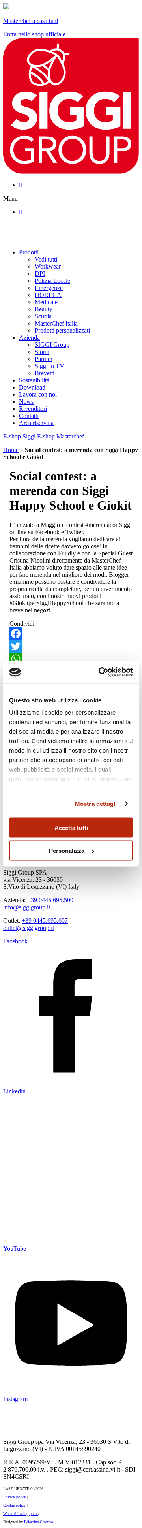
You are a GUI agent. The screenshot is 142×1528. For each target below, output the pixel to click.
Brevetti (44, 373)
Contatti (29, 415)
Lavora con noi (38, 394)
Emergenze (49, 287)
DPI (40, 273)
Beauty (43, 309)
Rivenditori (33, 408)
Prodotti (29, 252)
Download (32, 387)
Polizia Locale (52, 280)
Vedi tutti (46, 259)
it (20, 185)
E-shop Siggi (20, 436)
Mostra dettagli (96, 803)
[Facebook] (71, 633)
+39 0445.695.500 (50, 900)
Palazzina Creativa (38, 1522)
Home (11, 449)
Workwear (48, 266)
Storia (42, 351)
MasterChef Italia (56, 323)
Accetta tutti (71, 827)
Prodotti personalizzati (62, 330)
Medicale (46, 302)
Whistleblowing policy (21, 1513)
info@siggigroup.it (26, 907)
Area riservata (36, 423)
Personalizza (66, 850)
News (26, 401)
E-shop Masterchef (60, 436)
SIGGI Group (52, 344)
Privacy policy (14, 1497)
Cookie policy (14, 1505)
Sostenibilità (34, 380)
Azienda (29, 337)
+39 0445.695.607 (45, 920)
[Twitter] (71, 646)
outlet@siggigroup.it (28, 927)
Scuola (43, 316)
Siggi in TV (49, 366)
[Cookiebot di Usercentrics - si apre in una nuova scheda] (100, 672)
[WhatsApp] (71, 659)
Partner (43, 359)
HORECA (48, 295)
